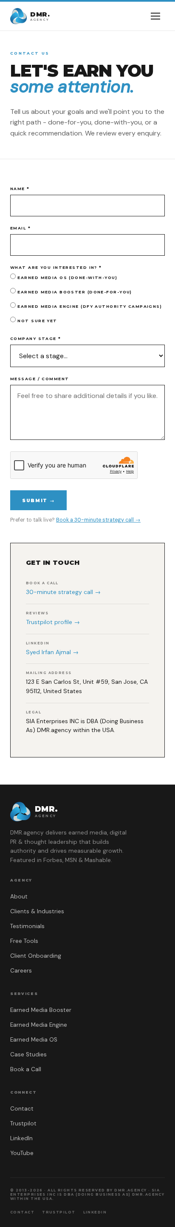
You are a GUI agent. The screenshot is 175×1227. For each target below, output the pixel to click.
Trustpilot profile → (53, 622)
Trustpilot (23, 1123)
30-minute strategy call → (63, 592)
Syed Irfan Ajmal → (52, 652)
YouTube (22, 1153)
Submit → (38, 500)
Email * (20, 228)
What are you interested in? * (56, 267)
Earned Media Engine (38, 1024)
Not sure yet (36, 320)
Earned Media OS (33, 1039)
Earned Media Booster (40, 1010)
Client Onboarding (35, 955)
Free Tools (24, 941)
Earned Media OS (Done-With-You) (66, 277)
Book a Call (25, 1069)
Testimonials (27, 926)
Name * (20, 188)
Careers (21, 970)
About (19, 896)
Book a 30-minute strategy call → (98, 520)
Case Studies (28, 1054)
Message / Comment (39, 378)
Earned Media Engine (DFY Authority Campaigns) (89, 306)
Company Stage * (35, 338)
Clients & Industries (37, 911)
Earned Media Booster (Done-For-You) (74, 292)
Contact (22, 1108)
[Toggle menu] (155, 16)
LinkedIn (21, 1138)
